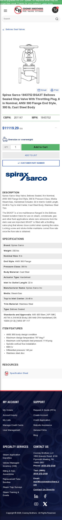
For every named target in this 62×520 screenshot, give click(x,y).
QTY (6, 147)
